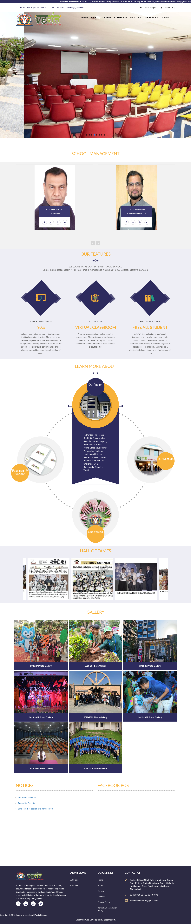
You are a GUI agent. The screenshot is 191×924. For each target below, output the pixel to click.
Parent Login (150, 7)
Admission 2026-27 (27, 797)
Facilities (135, 17)
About (95, 17)
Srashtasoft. (109, 919)
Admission (120, 17)
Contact (166, 17)
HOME (84, 17)
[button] (86, 135)
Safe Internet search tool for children (35, 808)
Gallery (106, 17)
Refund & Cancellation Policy (107, 909)
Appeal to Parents (26, 803)
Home (100, 880)
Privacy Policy (104, 902)
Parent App (170, 7)
